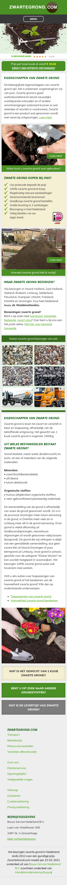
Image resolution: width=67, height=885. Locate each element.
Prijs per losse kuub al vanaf (33, 66)
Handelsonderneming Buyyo (33, 872)
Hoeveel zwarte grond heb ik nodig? (33, 272)
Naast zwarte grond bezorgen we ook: (33, 338)
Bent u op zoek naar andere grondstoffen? (33, 690)
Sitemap (12, 790)
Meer (48, 396)
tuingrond (36, 316)
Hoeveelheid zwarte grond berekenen (34, 600)
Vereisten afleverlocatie (22, 751)
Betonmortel (17, 396)
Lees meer (45, 117)
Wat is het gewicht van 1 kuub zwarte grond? (33, 673)
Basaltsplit (49, 375)
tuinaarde (50, 316)
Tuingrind (17, 375)
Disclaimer (13, 795)
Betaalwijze (14, 740)
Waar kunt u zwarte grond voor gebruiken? (33, 168)
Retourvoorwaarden (20, 746)
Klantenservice (16, 768)
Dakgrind (17, 354)
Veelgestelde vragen (20, 779)
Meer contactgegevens (21, 839)
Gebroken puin (49, 354)
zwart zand (24, 320)
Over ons (13, 762)
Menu (33, 19)
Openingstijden (16, 773)
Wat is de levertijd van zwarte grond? (34, 707)
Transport (13, 734)
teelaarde (10, 320)
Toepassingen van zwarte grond (31, 596)
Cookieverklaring (18, 801)
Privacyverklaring (18, 807)
